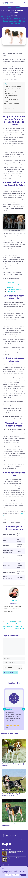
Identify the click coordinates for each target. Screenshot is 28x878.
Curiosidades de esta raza (12, 107)
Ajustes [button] (8, 874)
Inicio (12, 15)
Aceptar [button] (23, 874)
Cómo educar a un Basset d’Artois (12, 104)
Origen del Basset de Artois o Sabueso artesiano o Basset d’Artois (13, 88)
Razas (15, 15)
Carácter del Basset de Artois (11, 96)
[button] (21, 3)
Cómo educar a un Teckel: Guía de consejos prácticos (15, 852)
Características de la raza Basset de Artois (12, 92)
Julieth (14, 600)
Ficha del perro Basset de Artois (12, 110)
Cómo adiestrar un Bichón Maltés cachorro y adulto (15, 858)
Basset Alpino (11, 282)
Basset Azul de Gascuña (14, 289)
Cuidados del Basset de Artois (11, 100)
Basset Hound (11, 291)
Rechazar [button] (16, 874)
